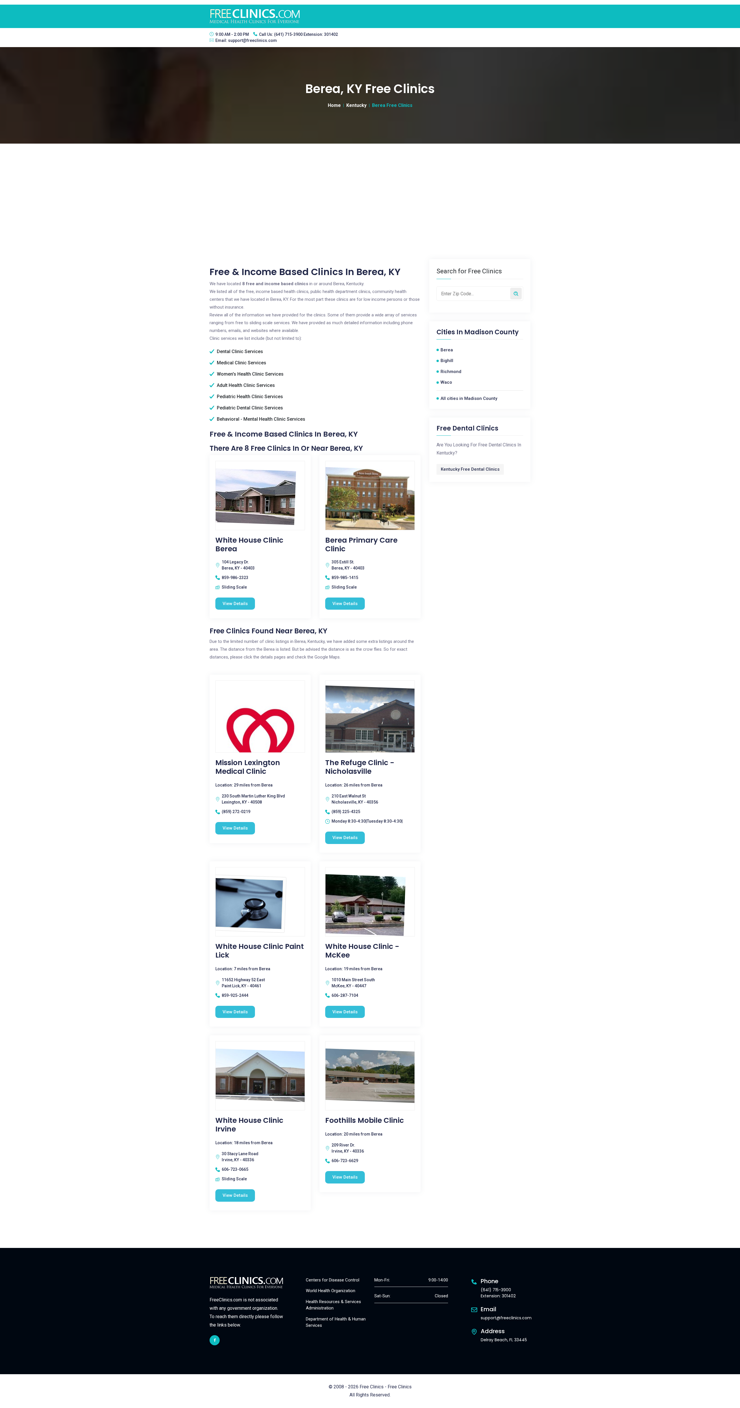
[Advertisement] (370, 186)
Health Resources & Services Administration (333, 1305)
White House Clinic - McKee (362, 951)
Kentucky (356, 105)
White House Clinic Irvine (249, 1125)
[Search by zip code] (516, 293)
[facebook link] (215, 1340)
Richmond (451, 371)
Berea (447, 350)
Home (334, 105)
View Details (235, 603)
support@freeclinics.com (252, 40)
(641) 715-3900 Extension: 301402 (306, 34)
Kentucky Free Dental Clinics (470, 469)
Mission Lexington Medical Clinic (247, 767)
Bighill (447, 360)
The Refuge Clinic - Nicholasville (359, 767)
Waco (446, 382)
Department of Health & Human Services (336, 1322)
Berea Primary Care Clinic (361, 544)
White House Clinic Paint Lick (259, 951)
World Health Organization (330, 1290)
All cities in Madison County (469, 398)
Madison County (491, 332)
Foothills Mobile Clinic (364, 1120)
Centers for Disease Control (332, 1280)
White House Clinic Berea (249, 544)
